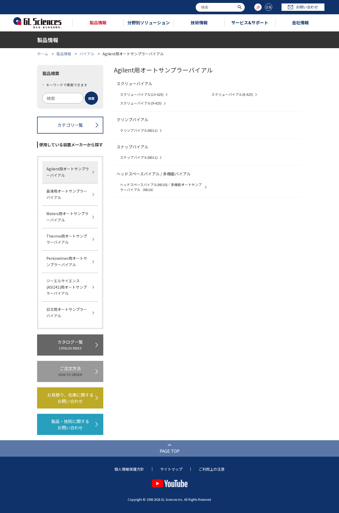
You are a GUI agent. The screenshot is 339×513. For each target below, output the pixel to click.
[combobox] (220, 7)
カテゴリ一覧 (70, 125)
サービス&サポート (249, 22)
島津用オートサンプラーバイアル (66, 194)
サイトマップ (171, 469)
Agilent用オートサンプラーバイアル (67, 172)
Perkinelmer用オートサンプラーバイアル (66, 261)
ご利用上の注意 (212, 469)
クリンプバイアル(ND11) (139, 130)
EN (268, 7)
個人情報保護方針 (129, 469)
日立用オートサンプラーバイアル (66, 312)
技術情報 (199, 22)
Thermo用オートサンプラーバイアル (66, 239)
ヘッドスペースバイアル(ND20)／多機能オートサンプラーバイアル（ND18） (161, 187)
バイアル (86, 53)
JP (258, 7)
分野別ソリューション (148, 22)
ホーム (42, 53)
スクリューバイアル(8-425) (232, 94)
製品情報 (98, 22)
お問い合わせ (307, 7)
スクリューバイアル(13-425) (141, 94)
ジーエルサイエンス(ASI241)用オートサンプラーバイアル (66, 287)
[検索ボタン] (240, 6)
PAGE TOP (170, 451)
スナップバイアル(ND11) (139, 157)
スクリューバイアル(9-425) (141, 103)
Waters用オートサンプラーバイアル (67, 217)
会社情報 (300, 22)
